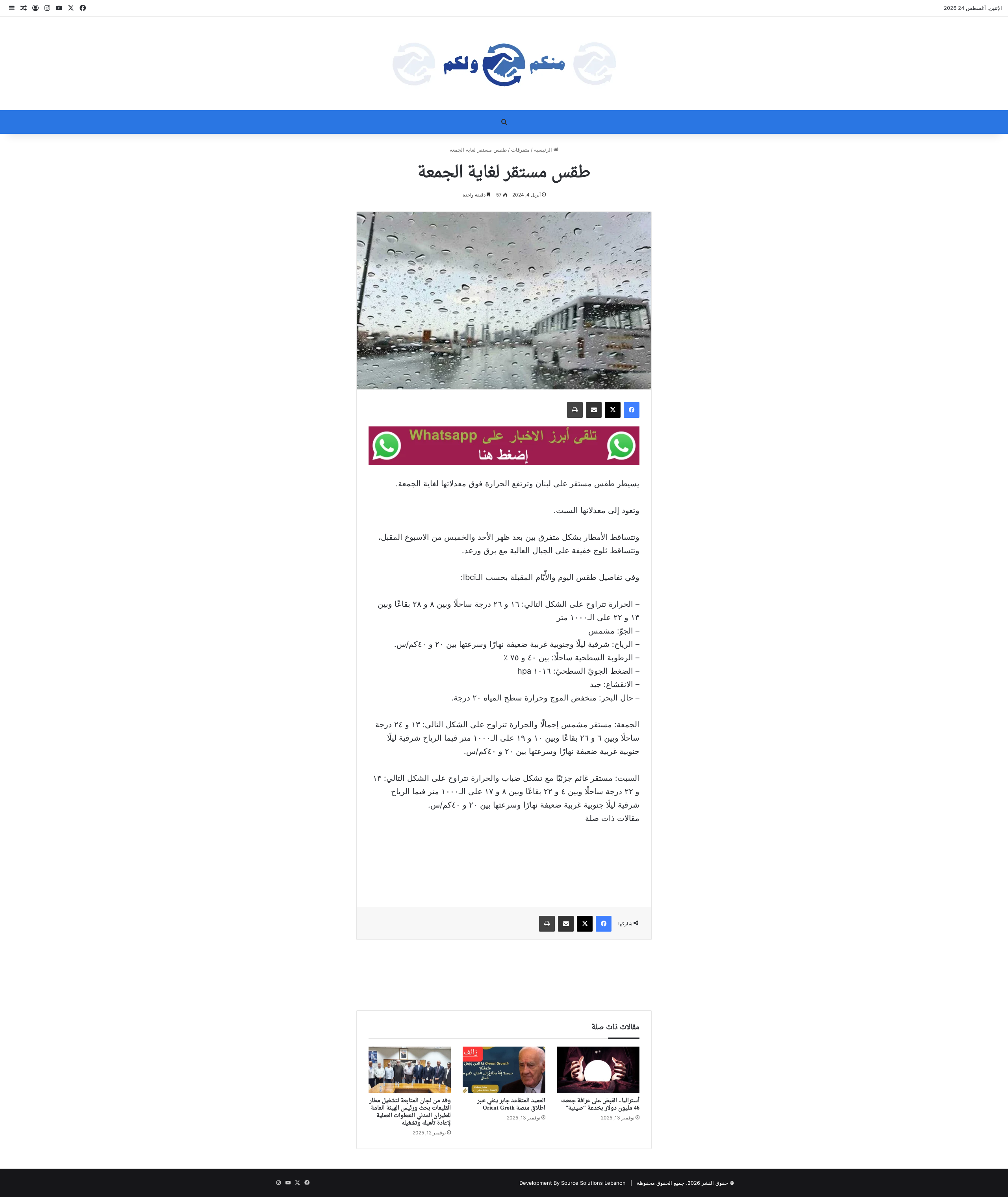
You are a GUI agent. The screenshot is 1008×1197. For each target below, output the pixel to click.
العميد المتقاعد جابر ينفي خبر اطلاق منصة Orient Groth (511, 1104)
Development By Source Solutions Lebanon (572, 1183)
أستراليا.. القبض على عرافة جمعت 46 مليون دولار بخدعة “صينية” (600, 1104)
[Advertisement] (504, 860)
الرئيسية (544, 149)
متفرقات (520, 149)
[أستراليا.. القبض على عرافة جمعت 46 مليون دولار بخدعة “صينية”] (598, 1070)
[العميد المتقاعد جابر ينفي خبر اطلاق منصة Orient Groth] (504, 1070)
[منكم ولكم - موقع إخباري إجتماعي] (504, 63)
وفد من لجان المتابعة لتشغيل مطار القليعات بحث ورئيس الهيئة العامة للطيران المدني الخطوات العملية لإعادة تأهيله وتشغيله (410, 1111)
